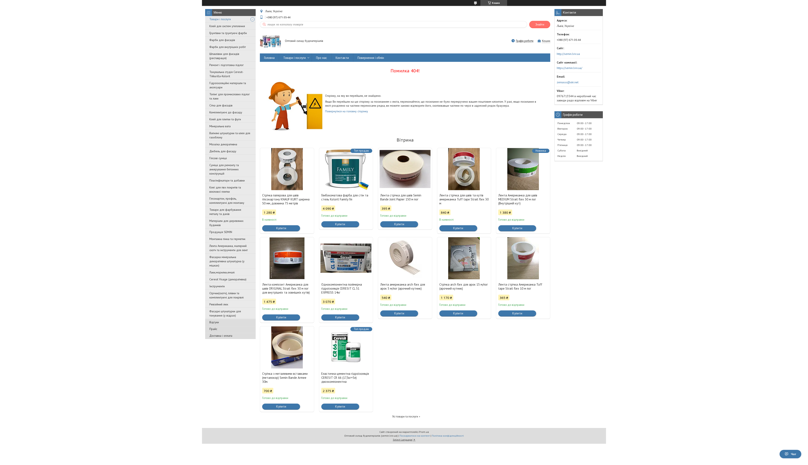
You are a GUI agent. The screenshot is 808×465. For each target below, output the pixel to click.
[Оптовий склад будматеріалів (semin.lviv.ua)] (270, 41)
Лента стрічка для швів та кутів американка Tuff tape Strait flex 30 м (464, 199)
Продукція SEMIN (220, 232)
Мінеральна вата (220, 126)
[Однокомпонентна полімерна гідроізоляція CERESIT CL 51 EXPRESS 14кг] (346, 258)
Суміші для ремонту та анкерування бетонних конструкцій (224, 169)
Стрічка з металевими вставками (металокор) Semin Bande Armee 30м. (285, 378)
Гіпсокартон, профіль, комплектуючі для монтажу (226, 201)
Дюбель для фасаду (222, 151)
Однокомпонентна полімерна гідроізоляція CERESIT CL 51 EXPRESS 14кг (341, 288)
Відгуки (214, 322)
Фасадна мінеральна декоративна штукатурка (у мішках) (227, 261)
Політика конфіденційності (448, 435)
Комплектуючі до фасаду (225, 112)
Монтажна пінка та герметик (227, 239)
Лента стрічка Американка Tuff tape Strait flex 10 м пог (520, 286)
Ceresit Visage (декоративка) (227, 279)
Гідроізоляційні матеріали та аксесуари (227, 85)
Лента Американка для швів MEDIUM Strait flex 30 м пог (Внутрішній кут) (517, 199)
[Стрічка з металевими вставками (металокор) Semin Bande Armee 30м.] (287, 347)
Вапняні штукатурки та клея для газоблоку (229, 135)
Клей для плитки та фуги (225, 119)
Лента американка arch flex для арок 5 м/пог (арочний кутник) (402, 286)
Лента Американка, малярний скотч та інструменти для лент (228, 248)
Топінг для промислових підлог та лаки (229, 96)
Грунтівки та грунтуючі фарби (228, 33)
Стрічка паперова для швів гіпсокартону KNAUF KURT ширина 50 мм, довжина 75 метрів (286, 199)
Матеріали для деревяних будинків (226, 223)
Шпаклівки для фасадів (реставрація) (224, 56)
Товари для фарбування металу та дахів (225, 212)
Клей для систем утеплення (227, 26)
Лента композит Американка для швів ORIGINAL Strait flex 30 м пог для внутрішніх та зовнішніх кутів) (286, 288)
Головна (269, 57)
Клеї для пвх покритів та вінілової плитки (225, 189)
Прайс (213, 329)
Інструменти (217, 286)
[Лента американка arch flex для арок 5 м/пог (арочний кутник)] (405, 258)
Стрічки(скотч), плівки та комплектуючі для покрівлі (226, 295)
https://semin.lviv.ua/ (569, 68)
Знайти (539, 24)
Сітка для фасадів (221, 105)
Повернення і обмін (370, 57)
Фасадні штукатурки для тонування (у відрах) (225, 313)
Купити (281, 228)
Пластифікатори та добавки (227, 180)
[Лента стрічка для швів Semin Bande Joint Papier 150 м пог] (405, 169)
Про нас (321, 57)
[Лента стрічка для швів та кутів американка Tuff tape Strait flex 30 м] (464, 169)
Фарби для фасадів (222, 40)
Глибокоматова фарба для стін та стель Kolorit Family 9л (344, 197)
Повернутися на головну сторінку (346, 111)
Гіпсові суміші (218, 158)
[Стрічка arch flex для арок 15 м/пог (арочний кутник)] (464, 258)
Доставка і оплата (220, 336)
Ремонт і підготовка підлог (226, 65)
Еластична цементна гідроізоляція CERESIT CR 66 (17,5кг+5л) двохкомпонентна (345, 378)
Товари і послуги (220, 19)
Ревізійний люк (218, 304)
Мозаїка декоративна (223, 144)
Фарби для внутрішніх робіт (227, 47)
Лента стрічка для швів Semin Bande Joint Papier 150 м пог (400, 197)
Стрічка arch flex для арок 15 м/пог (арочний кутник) (463, 286)
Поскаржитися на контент (415, 435)
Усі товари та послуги (405, 416)
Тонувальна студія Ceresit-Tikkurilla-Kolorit (226, 74)
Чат (793, 454)
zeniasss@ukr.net (567, 82)
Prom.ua (424, 431)
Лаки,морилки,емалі (222, 272)
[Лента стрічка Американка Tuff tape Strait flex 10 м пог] (523, 258)
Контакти (342, 57)
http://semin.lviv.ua (568, 54)
